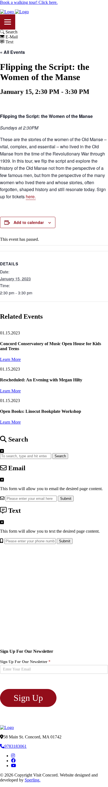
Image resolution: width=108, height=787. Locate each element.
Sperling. (32, 780)
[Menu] (7, 22)
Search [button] (60, 456)
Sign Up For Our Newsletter (25, 662)
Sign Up (28, 698)
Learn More (10, 359)
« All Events (12, 52)
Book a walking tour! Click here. (29, 2)
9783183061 (15, 746)
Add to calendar (29, 222)
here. (31, 196)
